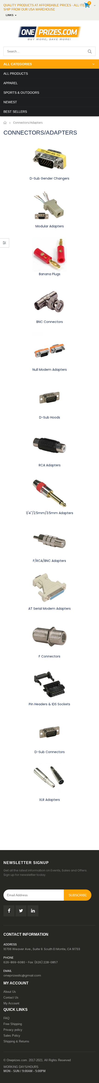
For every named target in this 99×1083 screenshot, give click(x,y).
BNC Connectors (49, 321)
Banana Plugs (49, 274)
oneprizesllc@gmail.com (22, 975)
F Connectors (49, 656)
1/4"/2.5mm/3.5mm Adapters (49, 513)
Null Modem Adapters (49, 369)
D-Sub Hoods (49, 417)
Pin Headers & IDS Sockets (49, 704)
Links (9, 15)
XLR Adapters (49, 799)
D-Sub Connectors (50, 752)
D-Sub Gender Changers (49, 178)
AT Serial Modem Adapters (49, 608)
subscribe (78, 895)
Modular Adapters (49, 226)
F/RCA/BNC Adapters (49, 560)
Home (5, 122)
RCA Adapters (50, 465)
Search (89, 51)
